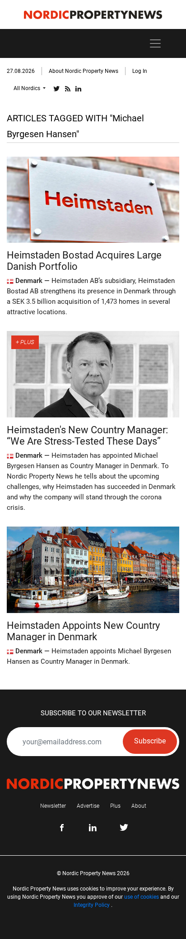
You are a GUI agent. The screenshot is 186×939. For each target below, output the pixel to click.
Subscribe (150, 741)
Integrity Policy (92, 905)
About (138, 806)
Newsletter (53, 806)
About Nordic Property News (83, 71)
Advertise (88, 806)
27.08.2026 (21, 71)
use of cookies (141, 897)
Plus (115, 806)
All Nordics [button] (28, 88)
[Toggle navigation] (155, 43)
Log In (139, 71)
